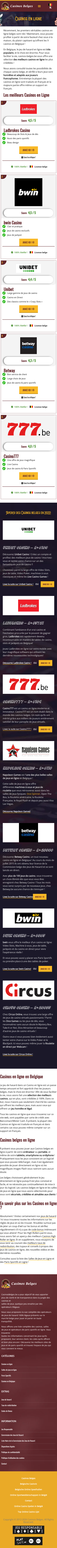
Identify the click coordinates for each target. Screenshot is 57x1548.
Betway (9, 370)
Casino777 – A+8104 (22, 702)
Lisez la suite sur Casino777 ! (17, 729)
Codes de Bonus (6, 1410)
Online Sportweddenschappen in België (28, 1495)
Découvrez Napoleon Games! (16, 811)
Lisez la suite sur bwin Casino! (17, 968)
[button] (39, 6)
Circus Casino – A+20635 (26, 1008)
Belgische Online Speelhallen (28, 1489)
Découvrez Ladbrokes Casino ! (17, 662)
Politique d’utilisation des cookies (12, 1457)
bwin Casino (13, 222)
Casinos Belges (28, 1478)
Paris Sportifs (6, 1375)
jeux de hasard (48, 1216)
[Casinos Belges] (17, 6)
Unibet (9, 289)
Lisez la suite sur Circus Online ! (18, 1054)
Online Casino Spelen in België (28, 1506)
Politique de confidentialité (10, 1452)
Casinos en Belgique (8, 1381)
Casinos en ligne (6, 1364)
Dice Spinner (33, 793)
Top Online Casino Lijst (28, 1511)
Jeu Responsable (7, 1429)
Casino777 (11, 456)
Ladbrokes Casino (17, 130)
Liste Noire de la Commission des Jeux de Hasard (18, 1440)
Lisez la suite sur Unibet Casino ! (18, 584)
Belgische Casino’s (28, 1483)
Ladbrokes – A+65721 (23, 623)
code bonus (37, 1229)
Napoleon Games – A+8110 (27, 768)
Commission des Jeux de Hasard (12, 1434)
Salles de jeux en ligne (9, 1369)
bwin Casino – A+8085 (24, 936)
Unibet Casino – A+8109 (25, 548)
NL (50, 7)
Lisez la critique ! (29, 157)
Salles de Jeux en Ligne (40, 1258)
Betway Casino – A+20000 (28, 850)
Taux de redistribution (8, 1405)
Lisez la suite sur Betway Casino (18, 896)
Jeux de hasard (6, 1399)
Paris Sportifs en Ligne (16, 1262)
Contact (4, 1463)
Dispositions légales (8, 1446)
